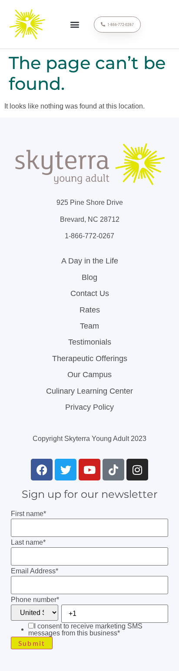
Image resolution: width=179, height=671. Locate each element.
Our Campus (89, 374)
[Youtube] (89, 469)
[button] (75, 24)
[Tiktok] (113, 469)
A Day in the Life (89, 261)
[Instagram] (137, 469)
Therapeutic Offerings (89, 358)
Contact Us (89, 293)
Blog (89, 277)
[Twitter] (65, 469)
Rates (90, 310)
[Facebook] (42, 469)
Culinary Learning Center (89, 391)
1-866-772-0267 (89, 236)
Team (89, 326)
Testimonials (89, 342)
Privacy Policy (89, 407)
